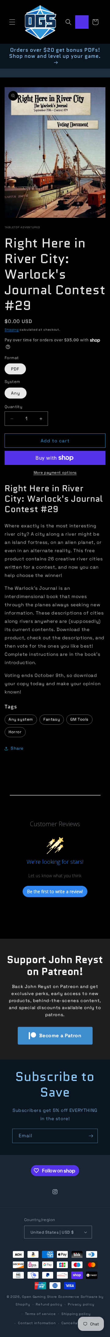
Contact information (37, 1323)
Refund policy (49, 1304)
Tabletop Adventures (22, 227)
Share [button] (17, 748)
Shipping (12, 330)
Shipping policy (76, 1314)
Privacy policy (81, 1304)
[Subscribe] (90, 1136)
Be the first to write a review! (55, 891)
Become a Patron (60, 1035)
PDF (15, 369)
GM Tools (79, 719)
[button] (12, 22)
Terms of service (40, 1314)
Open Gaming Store (39, 1296)
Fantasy (51, 719)
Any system (21, 719)
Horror (15, 731)
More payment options (55, 472)
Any (15, 393)
